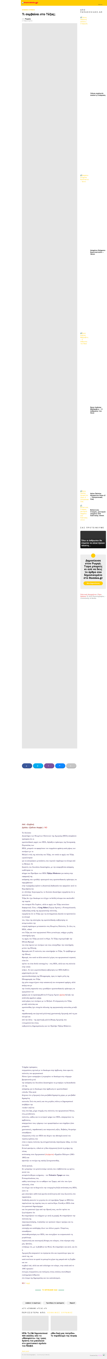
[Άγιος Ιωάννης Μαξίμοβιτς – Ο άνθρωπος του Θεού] (84, 410)
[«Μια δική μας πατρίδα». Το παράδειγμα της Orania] (64, 1323)
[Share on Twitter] (38, 765)
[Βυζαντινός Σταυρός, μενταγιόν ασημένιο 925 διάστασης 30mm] (84, 513)
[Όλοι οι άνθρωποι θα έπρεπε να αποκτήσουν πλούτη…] (93, 539)
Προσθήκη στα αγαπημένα (55, 1303)
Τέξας (40, 1308)
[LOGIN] (104, 3)
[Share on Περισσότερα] (71, 765)
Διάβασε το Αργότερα (32, 1303)
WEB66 (100, 1355)
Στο (24, 1308)
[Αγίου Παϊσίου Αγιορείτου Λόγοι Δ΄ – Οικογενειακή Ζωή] (84, 496)
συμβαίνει (32, 1308)
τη (46, 1308)
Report (72, 1303)
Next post (25, 1351)
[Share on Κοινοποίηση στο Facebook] (27, 765)
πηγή (28, 1283)
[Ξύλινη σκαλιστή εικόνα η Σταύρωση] (84, 94)
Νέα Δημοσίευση (93, 583)
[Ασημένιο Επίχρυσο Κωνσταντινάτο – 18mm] (84, 252)
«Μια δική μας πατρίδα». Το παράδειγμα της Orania (64, 1334)
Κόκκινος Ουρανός (60, 1313)
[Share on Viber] (49, 765)
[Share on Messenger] (60, 765)
